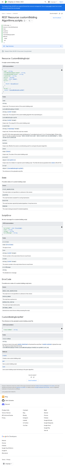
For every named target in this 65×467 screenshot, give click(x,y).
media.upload (47, 344)
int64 (9, 112)
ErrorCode (18, 228)
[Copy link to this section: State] (8, 178)
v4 (26, 51)
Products (9, 13)
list (4, 366)
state (53, 163)
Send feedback (57, 17)
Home (3, 13)
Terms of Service (6, 412)
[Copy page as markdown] (29, 20)
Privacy (8, 459)
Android (46, 412)
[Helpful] (59, 13)
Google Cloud (47, 425)
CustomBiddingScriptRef (17, 90)
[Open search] (45, 2)
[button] (32, 46)
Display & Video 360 (16, 2)
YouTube (25, 425)
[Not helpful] (62, 13)
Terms (3, 459)
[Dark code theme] (62, 70)
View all (46, 430)
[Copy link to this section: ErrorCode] (12, 279)
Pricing (3, 418)
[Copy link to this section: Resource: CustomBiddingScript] (31, 59)
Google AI (4, 450)
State (14, 79)
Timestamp (11, 128)
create (5, 355)
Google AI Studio (48, 420)
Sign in (61, 2)
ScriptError (14, 83)
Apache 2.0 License (20, 387)
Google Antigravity (48, 423)
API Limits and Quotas (7, 415)
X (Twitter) (25, 423)
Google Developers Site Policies (42, 387)
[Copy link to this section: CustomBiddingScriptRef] (24, 317)
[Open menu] (2, 2)
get (4, 361)
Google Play (47, 428)
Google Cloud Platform (7, 448)
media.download (23, 344)
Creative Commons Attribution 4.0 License (44, 385)
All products (5, 453)
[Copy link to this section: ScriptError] (12, 216)
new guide (48, 6)
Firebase (46, 418)
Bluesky (25, 415)
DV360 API (15, 13)
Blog (24, 412)
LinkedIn (25, 420)
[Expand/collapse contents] (11, 25)
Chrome (46, 415)
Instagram (25, 418)
